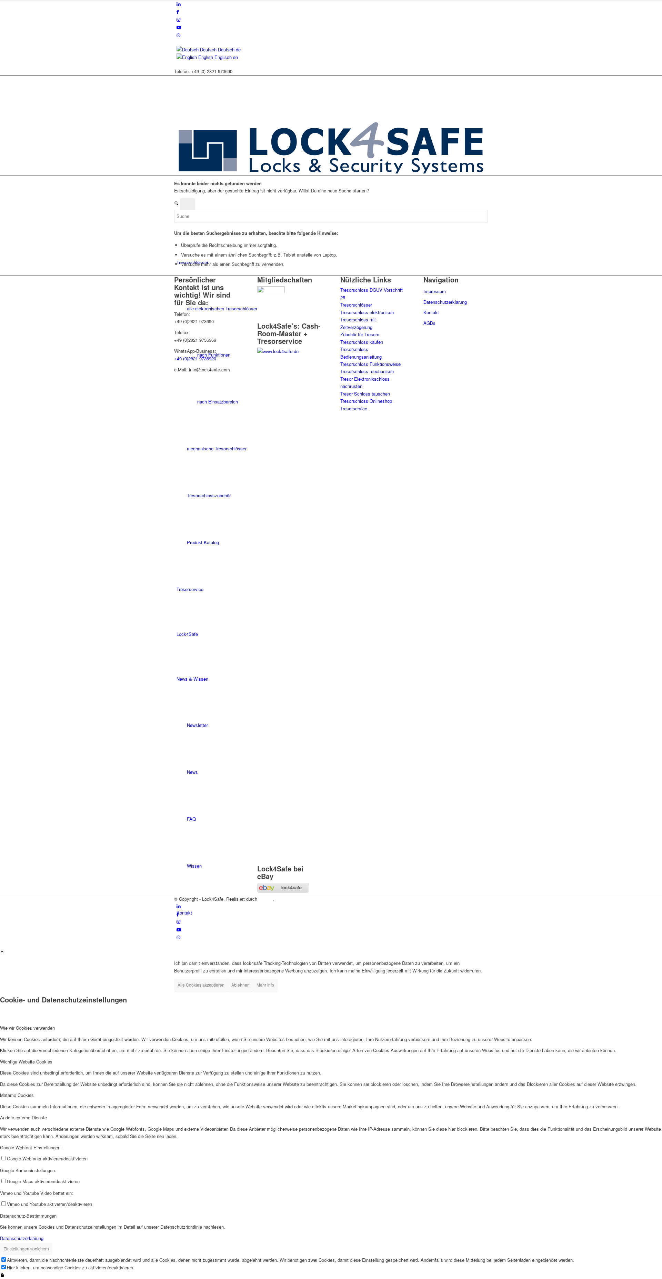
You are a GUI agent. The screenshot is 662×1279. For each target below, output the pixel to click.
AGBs (429, 323)
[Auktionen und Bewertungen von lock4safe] (283, 891)
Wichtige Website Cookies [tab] (26, 1061)
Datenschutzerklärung (445, 302)
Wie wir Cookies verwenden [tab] (27, 1028)
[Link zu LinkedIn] (179, 4)
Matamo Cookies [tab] (17, 1095)
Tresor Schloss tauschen (365, 393)
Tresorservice (353, 408)
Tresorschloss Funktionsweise (370, 364)
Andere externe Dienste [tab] (23, 1117)
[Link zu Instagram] (178, 19)
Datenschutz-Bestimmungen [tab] (28, 1215)
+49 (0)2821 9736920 (195, 358)
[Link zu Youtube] (179, 27)
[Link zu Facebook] (178, 11)
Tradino (266, 899)
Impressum (434, 291)
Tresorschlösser (356, 304)
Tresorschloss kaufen (361, 342)
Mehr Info (265, 985)
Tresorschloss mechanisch (367, 371)
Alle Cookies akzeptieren (201, 985)
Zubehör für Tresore (359, 334)
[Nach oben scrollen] (2, 952)
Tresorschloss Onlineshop (366, 401)
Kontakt (431, 312)
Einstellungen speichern (26, 1248)
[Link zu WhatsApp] (178, 35)
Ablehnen (240, 985)
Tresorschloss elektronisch (367, 312)
